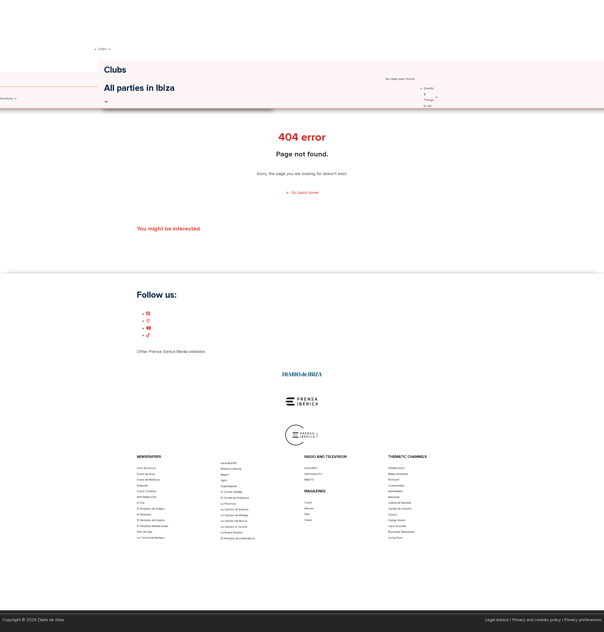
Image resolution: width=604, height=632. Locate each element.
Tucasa (392, 514)
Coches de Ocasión (400, 508)
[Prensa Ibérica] (302, 401)
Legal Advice (497, 620)
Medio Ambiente (398, 474)
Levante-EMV (229, 463)
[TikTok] (148, 335)
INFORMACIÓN (146, 497)
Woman (309, 508)
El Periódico (144, 514)
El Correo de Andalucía (235, 498)
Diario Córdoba (146, 491)
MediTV (309, 479)
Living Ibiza (395, 537)
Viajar (308, 520)
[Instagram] (148, 321)
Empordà (142, 485)
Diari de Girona (146, 468)
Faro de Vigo (144, 532)
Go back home (305, 193)
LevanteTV (310, 468)
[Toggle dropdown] (15, 98)
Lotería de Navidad (399, 503)
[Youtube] (148, 328)
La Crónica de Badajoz (151, 537)
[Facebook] (148, 314)
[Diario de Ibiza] (302, 374)
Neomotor (394, 497)
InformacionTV (313, 474)
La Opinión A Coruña (234, 527)
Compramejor (396, 485)
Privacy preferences (583, 620)
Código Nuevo (397, 520)
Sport (224, 480)
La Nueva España (231, 532)
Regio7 (225, 474)
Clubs (102, 49)
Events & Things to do (429, 97)
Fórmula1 (393, 479)
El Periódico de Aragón (151, 508)
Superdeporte (229, 486)
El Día (140, 503)
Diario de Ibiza (146, 474)
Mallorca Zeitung (231, 469)
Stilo (307, 514)
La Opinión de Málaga (234, 515)
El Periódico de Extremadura (238, 538)
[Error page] (105, 102)
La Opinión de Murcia (234, 521)
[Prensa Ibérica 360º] (302, 435)
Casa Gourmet (397, 526)
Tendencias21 (396, 468)
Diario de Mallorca (148, 479)
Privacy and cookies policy (536, 620)
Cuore (308, 502)
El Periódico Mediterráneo (152, 526)
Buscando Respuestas (401, 532)
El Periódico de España (151, 520)
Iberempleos (395, 491)
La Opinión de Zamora (234, 509)
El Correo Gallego (232, 492)
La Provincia (228, 503)
